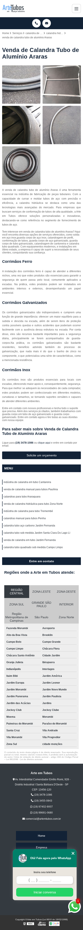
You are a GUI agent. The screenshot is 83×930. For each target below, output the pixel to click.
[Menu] (76, 8)
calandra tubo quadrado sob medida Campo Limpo (33, 547)
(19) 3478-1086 (24, 442)
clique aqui (44, 442)
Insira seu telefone (45, 872)
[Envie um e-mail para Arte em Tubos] (46, 23)
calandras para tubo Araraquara (22, 496)
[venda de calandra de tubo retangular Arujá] (21, 125)
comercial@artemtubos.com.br (43, 818)
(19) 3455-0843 (42, 800)
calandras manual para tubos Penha (25, 518)
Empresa (41, 847)
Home (41, 835)
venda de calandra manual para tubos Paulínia (31, 489)
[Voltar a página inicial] (13, 8)
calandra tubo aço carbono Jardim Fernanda (29, 525)
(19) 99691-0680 (43, 812)
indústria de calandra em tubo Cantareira (27, 482)
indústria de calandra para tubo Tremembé (28, 511)
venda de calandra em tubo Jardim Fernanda (30, 540)
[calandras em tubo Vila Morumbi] (62, 125)
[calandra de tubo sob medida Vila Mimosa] (21, 84)
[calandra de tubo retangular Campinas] (62, 84)
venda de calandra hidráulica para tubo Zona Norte (33, 503)
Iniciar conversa (45, 892)
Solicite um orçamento (42, 455)
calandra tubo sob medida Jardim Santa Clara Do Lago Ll (37, 532)
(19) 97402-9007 (43, 806)
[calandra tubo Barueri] (21, 165)
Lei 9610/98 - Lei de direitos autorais (24, 759)
